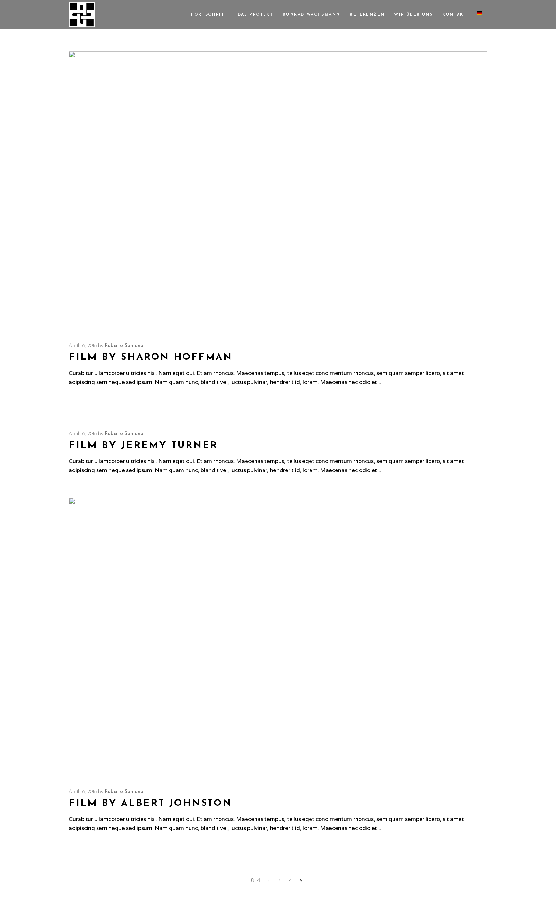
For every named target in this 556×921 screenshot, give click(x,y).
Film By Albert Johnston (150, 803)
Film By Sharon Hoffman (151, 357)
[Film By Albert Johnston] (278, 637)
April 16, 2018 (83, 345)
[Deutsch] (479, 14)
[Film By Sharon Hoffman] (278, 190)
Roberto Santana (124, 345)
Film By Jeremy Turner (143, 445)
